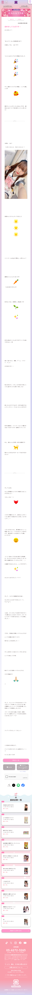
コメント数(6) (23, 771)
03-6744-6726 (16, 970)
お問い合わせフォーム (16, 967)
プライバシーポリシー (23, 989)
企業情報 (6, 989)
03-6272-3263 (16, 950)
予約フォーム (13, 975)
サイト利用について (13, 989)
